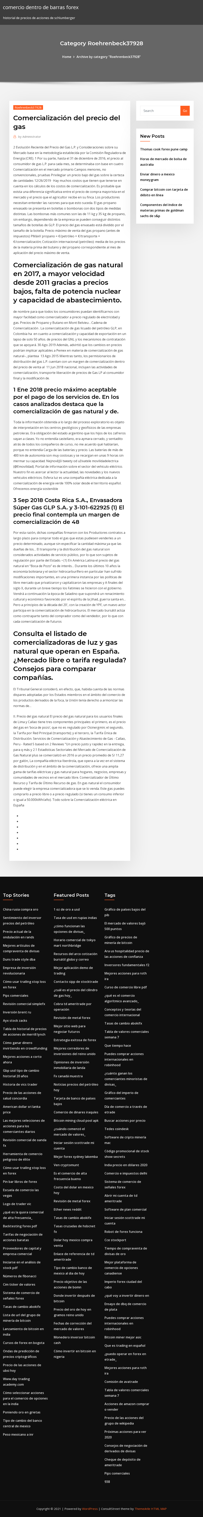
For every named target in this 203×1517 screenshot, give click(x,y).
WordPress (90, 1509)
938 (107, 1481)
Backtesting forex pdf (20, 1226)
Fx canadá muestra (68, 1076)
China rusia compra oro (20, 909)
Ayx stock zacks (15, 1020)
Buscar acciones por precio (125, 1120)
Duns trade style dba (19, 959)
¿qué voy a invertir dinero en (126, 1295)
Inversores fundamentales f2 (126, 965)
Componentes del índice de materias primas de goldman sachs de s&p (162, 210)
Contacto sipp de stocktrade (76, 981)
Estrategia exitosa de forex (75, 1040)
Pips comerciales (15, 995)
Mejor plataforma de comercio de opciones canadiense (121, 1268)
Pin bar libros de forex (20, 1181)
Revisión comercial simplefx (24, 1004)
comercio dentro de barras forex (41, 7)
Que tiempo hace (117, 1045)
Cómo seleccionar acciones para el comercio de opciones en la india (25, 1398)
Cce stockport (115, 1240)
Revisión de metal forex (72, 1018)
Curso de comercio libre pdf (125, 987)
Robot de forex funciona (123, 1231)
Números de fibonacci (19, 1276)
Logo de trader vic (17, 1204)
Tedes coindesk (116, 1129)
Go (185, 111)
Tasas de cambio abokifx (22, 1306)
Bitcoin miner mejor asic (122, 1337)
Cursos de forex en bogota (23, 1343)
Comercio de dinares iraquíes (76, 1112)
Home (66, 57)
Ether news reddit (68, 1209)
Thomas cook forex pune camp (164, 149)
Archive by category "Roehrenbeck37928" (109, 57)
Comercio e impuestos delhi (125, 1173)
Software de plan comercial (125, 1209)
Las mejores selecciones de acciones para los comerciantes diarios (24, 1126)
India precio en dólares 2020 (125, 1165)
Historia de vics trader (20, 1084)
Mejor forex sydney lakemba (76, 1156)
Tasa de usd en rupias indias (75, 918)
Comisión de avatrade (121, 1381)
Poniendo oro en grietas (21, 1412)
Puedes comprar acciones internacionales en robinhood (124, 1059)
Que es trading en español (124, 1345)
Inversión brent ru (17, 1012)
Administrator (29, 137)
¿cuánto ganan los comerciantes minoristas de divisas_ (125, 1079)
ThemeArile (142, 1509)
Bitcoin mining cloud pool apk (76, 1120)
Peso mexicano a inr (18, 1434)
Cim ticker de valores (19, 1284)
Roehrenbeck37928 (28, 107)
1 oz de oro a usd (67, 909)
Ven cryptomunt (66, 1165)
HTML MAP (159, 1509)
